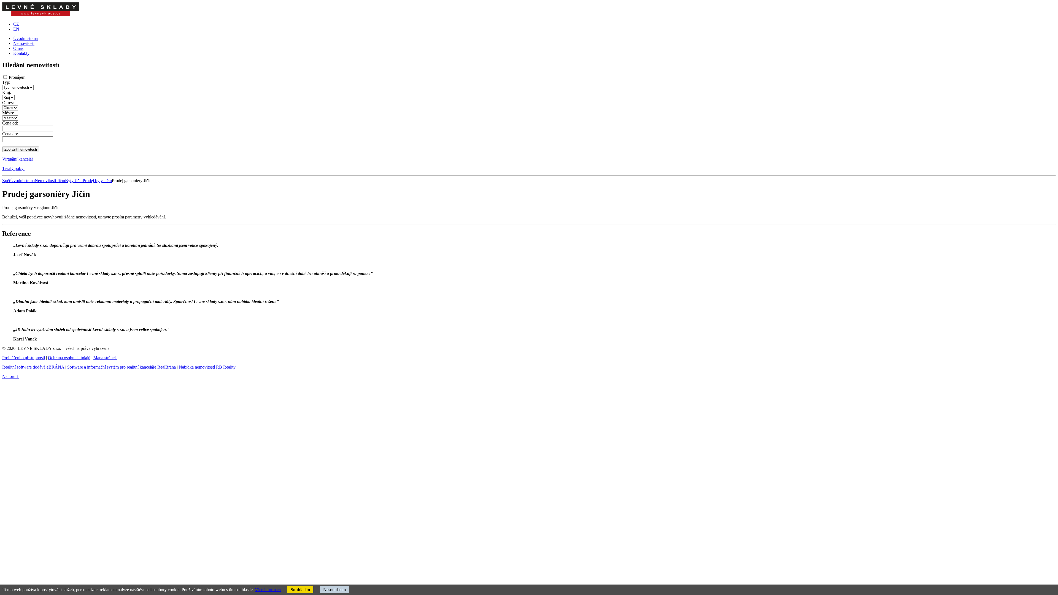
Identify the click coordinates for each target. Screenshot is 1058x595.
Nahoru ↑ (10, 376)
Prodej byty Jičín (97, 180)
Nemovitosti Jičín (50, 180)
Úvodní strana (22, 180)
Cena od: (10, 123)
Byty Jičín (74, 180)
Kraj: (6, 92)
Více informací (268, 589)
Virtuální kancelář (17, 159)
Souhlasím (300, 589)
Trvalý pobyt (13, 168)
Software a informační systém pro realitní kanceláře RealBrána (121, 367)
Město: (8, 112)
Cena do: (10, 133)
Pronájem (17, 77)
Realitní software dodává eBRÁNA (33, 367)
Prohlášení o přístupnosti (23, 357)
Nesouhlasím (334, 589)
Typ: (6, 82)
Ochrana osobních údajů (69, 357)
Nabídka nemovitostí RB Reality (207, 367)
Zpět (6, 180)
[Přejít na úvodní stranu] (40, 14)
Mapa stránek (105, 357)
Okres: (8, 102)
